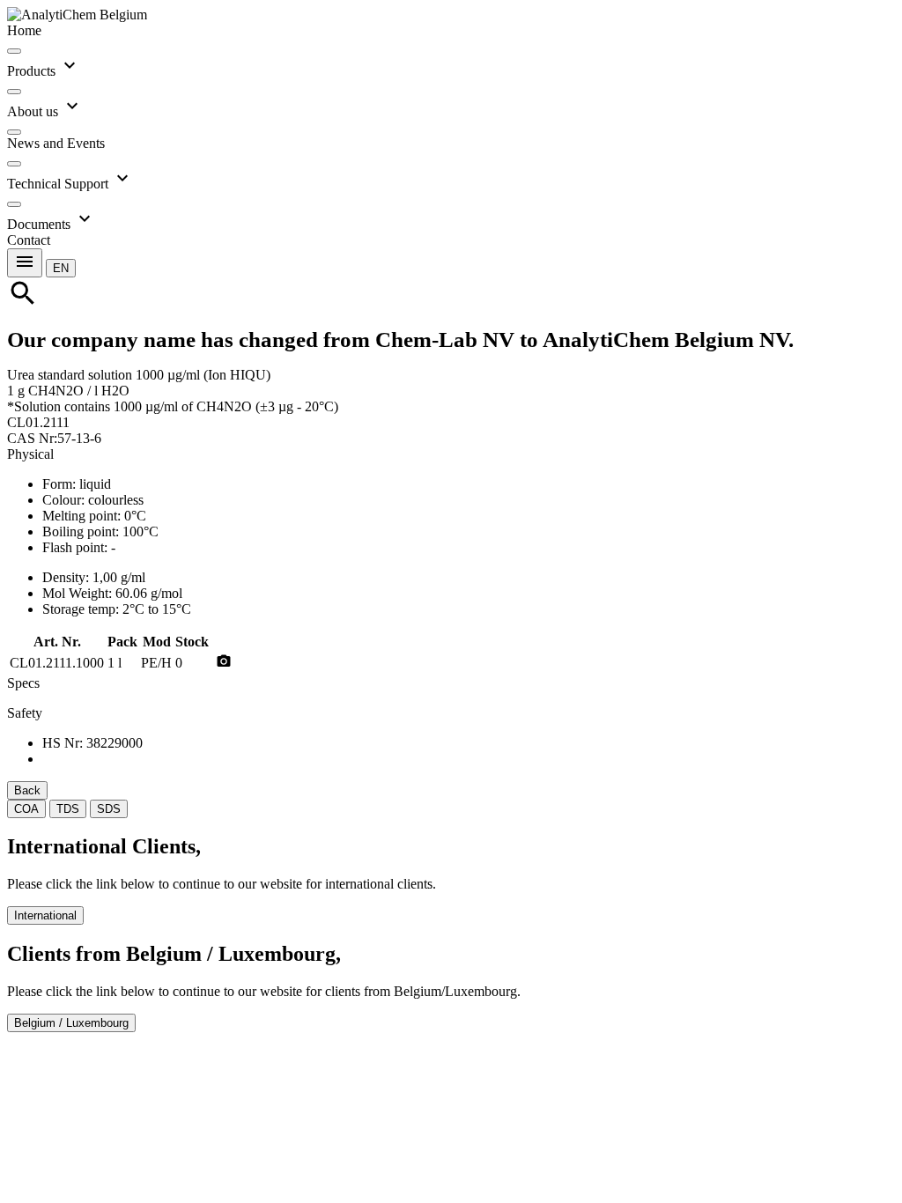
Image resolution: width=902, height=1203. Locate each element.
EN (61, 268)
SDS (109, 809)
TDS (67, 809)
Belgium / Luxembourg (71, 1023)
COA (26, 809)
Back (27, 790)
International (45, 915)
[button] (61, 267)
